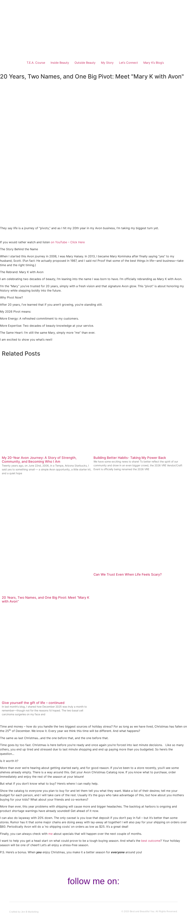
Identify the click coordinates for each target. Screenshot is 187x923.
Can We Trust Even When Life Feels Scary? (128, 574)
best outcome (150, 840)
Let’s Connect (128, 62)
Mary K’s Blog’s (153, 62)
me (50, 834)
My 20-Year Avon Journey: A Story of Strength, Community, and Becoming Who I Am (39, 460)
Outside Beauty (85, 62)
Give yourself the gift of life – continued (33, 703)
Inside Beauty (60, 62)
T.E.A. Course (36, 62)
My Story (107, 62)
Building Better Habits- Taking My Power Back (130, 458)
